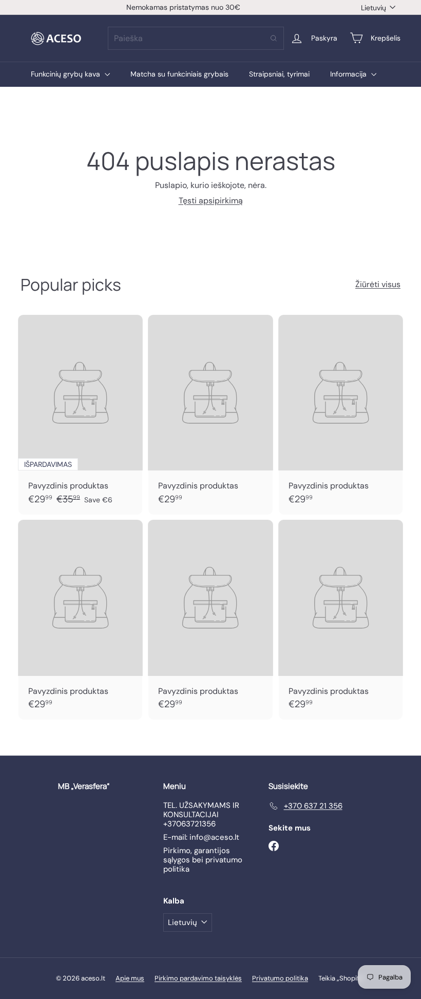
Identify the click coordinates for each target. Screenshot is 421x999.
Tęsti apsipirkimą (211, 200)
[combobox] (196, 38)
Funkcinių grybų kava (66, 74)
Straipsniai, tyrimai (279, 74)
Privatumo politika (280, 978)
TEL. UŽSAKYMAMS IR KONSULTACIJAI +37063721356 (201, 814)
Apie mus (130, 978)
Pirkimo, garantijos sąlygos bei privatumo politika (202, 859)
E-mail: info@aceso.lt (201, 837)
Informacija (349, 74)
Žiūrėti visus (377, 284)
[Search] (273, 38)
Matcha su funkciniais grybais (179, 74)
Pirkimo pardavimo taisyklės (198, 978)
